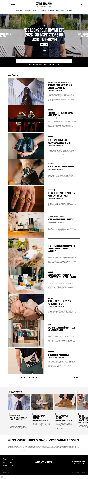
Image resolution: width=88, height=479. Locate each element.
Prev (76, 392)
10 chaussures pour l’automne (61, 417)
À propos (5, 459)
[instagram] (5, 4)
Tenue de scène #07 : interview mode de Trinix (61, 114)
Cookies (83, 472)
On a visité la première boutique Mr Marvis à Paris (61, 329)
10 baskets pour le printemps (39, 417)
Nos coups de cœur (60, 11)
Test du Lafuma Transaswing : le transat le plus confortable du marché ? (61, 248)
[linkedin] (14, 4)
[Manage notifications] (2, 477)
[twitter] (9, 4)
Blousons (45, 64)
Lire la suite (10, 39)
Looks (44, 25)
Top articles (69, 11)
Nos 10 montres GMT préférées (61, 166)
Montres (57, 64)
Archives (5, 465)
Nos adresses (51, 11)
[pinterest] (7, 4)
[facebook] (3, 4)
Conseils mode (79, 30)
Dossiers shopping (11, 30)
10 (29, 378)
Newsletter (81, 4)
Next (79, 392)
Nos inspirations (42, 11)
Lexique (11, 465)
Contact (11, 459)
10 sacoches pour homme (58, 355)
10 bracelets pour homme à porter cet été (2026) (59, 302)
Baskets (30, 64)
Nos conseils (27, 11)
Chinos (53, 64)
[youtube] (12, 4)
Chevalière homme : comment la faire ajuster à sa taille (61, 194)
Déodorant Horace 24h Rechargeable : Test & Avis (59, 141)
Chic (74, 30)
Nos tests (34, 11)
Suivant (76, 378)
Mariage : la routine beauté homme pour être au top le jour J (62, 276)
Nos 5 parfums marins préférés (61, 219)
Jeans (50, 64)
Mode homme (19, 11)
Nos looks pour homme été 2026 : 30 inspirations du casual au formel (44, 35)
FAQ (4, 462)
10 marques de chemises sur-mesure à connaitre (60, 86)
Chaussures (35, 64)
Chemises (40, 64)
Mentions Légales (75, 472)
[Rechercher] (70, 61)
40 (40, 378)
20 (33, 378)
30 (36, 378)
